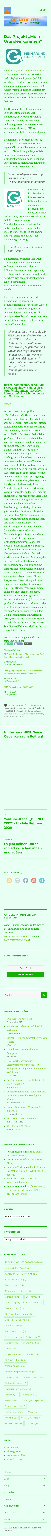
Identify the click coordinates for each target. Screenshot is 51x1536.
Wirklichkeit (13, 1423)
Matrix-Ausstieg (15, 1366)
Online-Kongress (16, 1383)
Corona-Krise (13, 1297)
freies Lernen (14, 1337)
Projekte (8, 1499)
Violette (34, 1412)
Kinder (10, 1348)
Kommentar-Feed (16, 1455)
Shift (27, 1400)
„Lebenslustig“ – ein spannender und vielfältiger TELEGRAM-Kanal (26, 1190)
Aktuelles (9, 1492)
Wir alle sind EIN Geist (19, 1126)
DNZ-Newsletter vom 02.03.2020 (18, 687)
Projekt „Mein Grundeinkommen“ (25, 70)
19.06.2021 (12, 1262)
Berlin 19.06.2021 (15, 1279)
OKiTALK (39, 1377)
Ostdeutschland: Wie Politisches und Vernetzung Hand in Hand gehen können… (26, 1095)
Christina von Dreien (18, 1291)
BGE (24, 714)
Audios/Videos (11, 1505)
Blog (6, 1485)
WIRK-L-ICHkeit (31, 1417)
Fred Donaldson (15, 1331)
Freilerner (12, 1343)
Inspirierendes (10, 708)
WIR (6, 1479)
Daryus (7, 403)
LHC (9, 1360)
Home (7, 1472)
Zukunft (32, 1423)
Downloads (10, 1512)
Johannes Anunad (16, 705)
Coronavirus (34, 1297)
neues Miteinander (17, 1377)
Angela (11, 1268)
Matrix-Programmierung (20, 1371)
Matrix (21, 1360)
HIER (43, 212)
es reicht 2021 (14, 1325)
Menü (43, 10)
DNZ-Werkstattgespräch (20, 1314)
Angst (24, 1268)
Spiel (39, 1400)
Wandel (19, 711)
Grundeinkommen (34, 714)
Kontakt (8, 1519)
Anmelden (12, 1447)
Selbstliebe (12, 1400)
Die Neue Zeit (32, 1302)
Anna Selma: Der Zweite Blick (22, 1118)
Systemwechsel (15, 1406)
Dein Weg (12, 1302)
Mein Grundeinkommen (15, 717)
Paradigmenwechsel (18, 1389)
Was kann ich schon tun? (20, 1018)
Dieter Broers (14, 1308)
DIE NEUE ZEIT (10, 1528)
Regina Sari (29, 1394)
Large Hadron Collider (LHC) (22, 1354)
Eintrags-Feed (14, 1451)
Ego (9, 1320)
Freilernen (33, 1337)
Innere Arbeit (31, 1343)
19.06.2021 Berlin (32, 1262)
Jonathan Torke (15, 1167)
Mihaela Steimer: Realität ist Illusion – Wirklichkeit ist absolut (27, 1171)
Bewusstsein (14, 1285)
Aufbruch (12, 1273)
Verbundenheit (15, 1412)
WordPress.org (14, 1459)
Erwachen (23, 1320)
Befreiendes (30, 1273)
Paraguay (11, 1394)
